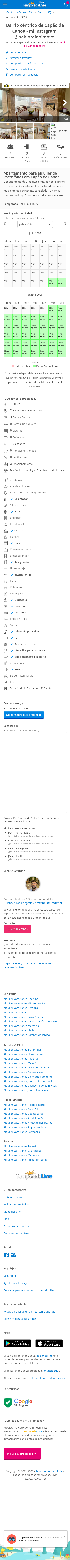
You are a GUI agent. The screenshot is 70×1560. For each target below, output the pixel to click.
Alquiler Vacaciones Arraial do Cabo (25, 1118)
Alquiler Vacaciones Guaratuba (22, 1150)
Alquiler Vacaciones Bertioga (21, 1008)
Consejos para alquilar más (20, 1318)
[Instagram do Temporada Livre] (14, 1256)
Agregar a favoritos (20, 58)
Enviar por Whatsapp (22, 69)
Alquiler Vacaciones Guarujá (21, 1012)
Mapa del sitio (12, 1211)
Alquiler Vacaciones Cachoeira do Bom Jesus (30, 1085)
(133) (19, 12)
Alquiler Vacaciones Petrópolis (22, 1131)
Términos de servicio (16, 1226)
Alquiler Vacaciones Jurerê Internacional (28, 1081)
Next (64, 102)
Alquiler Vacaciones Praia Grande (24, 1017)
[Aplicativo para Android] (19, 1346)
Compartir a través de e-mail (26, 63)
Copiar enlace (17, 52)
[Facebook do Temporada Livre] (7, 1256)
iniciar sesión (44, 1355)
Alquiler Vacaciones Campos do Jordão (27, 1035)
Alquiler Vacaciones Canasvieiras (23, 1072)
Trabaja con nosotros (16, 1233)
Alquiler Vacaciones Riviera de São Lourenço (30, 1021)
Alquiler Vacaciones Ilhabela (21, 1030)
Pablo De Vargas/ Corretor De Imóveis (34, 903)
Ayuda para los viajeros (18, 1283)
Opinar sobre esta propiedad (24, 714)
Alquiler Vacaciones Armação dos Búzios (28, 1122)
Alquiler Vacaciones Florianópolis (23, 1054)
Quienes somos (13, 1197)
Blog (6, 1218)
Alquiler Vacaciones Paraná (20, 1146)
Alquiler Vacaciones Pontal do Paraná (26, 1159)
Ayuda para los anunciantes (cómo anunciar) (30, 1311)
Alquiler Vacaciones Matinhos (21, 1155)
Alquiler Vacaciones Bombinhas (22, 1049)
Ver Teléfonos (19, 929)
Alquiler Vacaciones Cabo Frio (21, 1109)
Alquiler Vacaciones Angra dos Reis (25, 1127)
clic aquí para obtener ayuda (48, 1378)
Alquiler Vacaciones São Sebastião (24, 1003)
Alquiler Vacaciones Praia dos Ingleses (27, 1067)
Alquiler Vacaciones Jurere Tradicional (26, 1090)
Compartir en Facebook (23, 74)
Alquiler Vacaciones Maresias (21, 1026)
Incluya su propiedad (16, 1204)
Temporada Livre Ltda (49, 1471)
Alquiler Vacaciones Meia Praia (22, 1063)
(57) (44, 12)
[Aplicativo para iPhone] (50, 1346)
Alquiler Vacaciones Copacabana (23, 1113)
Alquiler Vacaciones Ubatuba (21, 999)
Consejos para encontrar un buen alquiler (29, 1290)
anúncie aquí (51, 1370)
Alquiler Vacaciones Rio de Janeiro (24, 1104)
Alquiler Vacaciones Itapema (21, 1058)
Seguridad (10, 1275)
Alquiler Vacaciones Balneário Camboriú (28, 1076)
